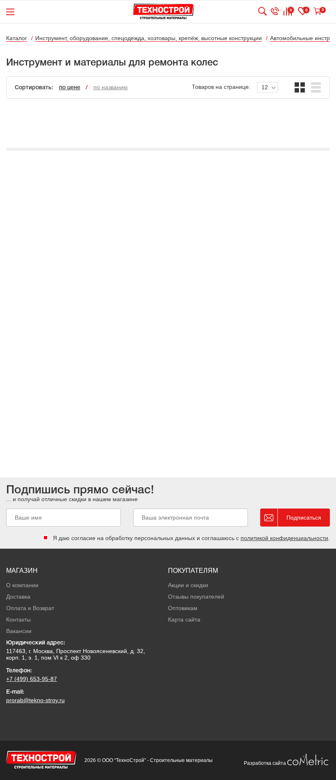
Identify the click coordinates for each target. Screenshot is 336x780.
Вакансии (19, 631)
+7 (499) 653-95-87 (31, 679)
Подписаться (303, 517)
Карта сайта (184, 619)
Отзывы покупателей (196, 596)
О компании (22, 585)
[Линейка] (316, 87)
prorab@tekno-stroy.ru (35, 700)
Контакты (18, 619)
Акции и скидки (188, 585)
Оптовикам (183, 608)
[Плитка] (300, 87)
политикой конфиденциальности (284, 538)
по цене (69, 87)
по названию (110, 87)
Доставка (18, 596)
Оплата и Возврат (30, 608)
